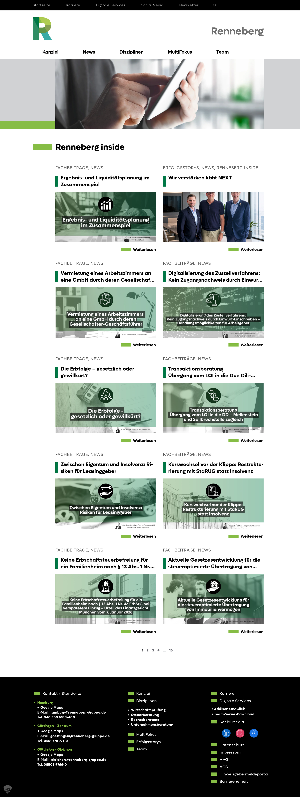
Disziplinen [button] (131, 52)
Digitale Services (110, 5)
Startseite (41, 5)
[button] (214, 5)
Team (141, 749)
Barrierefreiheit (234, 781)
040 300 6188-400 (59, 717)
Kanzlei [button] (50, 52)
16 (171, 650)
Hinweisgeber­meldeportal (244, 774)
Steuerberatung (145, 715)
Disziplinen (146, 700)
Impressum (230, 752)
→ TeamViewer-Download (233, 714)
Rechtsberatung (145, 720)
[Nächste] (177, 650)
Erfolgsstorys (148, 741)
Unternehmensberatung (152, 724)
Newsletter (189, 5)
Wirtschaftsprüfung (148, 710)
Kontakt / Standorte (62, 693)
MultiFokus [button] (180, 52)
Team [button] (222, 52)
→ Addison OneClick (228, 709)
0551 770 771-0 (56, 741)
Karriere (73, 5)
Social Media (152, 5)
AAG (224, 759)
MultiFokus (146, 734)
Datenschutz (232, 745)
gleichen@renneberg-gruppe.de (78, 760)
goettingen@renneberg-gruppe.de (80, 736)
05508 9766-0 (55, 764)
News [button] (89, 52)
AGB (224, 766)
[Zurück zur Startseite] (42, 28)
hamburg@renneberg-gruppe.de (77, 712)
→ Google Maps (50, 707)
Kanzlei (143, 693)
